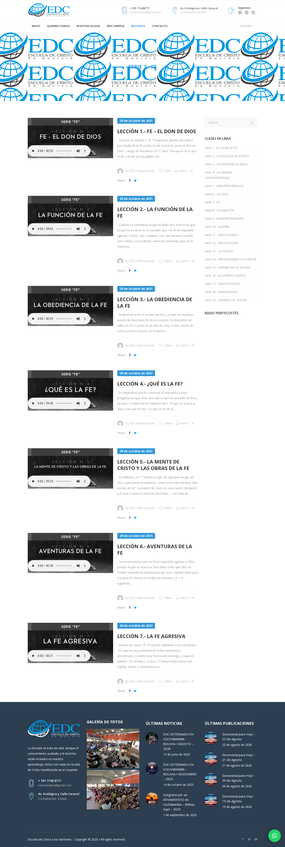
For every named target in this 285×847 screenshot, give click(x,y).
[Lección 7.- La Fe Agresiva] (70, 643)
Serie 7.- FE (186, 171)
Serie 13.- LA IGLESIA (219, 251)
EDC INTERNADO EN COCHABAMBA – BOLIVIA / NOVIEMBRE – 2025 (180, 771)
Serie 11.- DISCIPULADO (221, 235)
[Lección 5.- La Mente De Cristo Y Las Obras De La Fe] (70, 468)
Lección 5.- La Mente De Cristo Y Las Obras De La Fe (153, 464)
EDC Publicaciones (142, 171)
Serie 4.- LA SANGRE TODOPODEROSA (218, 175)
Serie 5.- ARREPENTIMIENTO (224, 186)
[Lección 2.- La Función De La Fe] (70, 216)
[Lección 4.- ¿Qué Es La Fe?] (70, 390)
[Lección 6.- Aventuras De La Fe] (70, 553)
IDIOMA (245, 26)
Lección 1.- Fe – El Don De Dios (156, 131)
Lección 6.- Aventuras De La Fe (154, 549)
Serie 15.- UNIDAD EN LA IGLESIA (227, 267)
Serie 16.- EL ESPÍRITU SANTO (225, 276)
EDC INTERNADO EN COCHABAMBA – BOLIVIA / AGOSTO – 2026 (178, 741)
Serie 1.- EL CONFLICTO (221, 148)
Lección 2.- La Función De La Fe (155, 212)
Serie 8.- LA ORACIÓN (219, 210)
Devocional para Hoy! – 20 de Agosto (238, 777)
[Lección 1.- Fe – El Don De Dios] (70, 138)
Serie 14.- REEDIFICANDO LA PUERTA (230, 259)
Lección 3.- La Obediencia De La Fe (154, 302)
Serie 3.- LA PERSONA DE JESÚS (226, 164)
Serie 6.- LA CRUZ (216, 194)
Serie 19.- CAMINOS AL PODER (226, 300)
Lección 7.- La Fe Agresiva (151, 636)
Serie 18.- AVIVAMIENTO (221, 292)
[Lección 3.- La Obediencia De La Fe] (70, 306)
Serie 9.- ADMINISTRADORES (224, 218)
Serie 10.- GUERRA (217, 227)
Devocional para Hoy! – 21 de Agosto (238, 757)
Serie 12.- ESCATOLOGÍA (221, 243)
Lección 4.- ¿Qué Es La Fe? (150, 383)
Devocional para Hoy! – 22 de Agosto (238, 736)
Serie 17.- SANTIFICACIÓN (222, 284)
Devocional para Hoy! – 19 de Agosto (238, 798)
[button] (274, 835)
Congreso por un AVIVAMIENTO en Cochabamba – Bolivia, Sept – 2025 (179, 802)
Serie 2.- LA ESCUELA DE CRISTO (227, 156)
